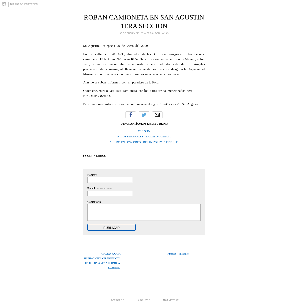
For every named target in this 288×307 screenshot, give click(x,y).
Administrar (171, 300)
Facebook (130, 114)
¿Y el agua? (144, 130)
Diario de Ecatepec (24, 4)
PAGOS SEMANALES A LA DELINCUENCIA (144, 136)
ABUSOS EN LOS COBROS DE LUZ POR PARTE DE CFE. (144, 142)
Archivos (144, 300)
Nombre (92, 174)
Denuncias (161, 33)
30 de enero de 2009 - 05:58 (136, 33)
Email (157, 114)
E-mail (99, 188)
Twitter (144, 114)
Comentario (94, 201)
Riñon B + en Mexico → (180, 254)
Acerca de (117, 300)
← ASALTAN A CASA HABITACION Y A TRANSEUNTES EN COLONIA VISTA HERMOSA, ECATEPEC (102, 261)
